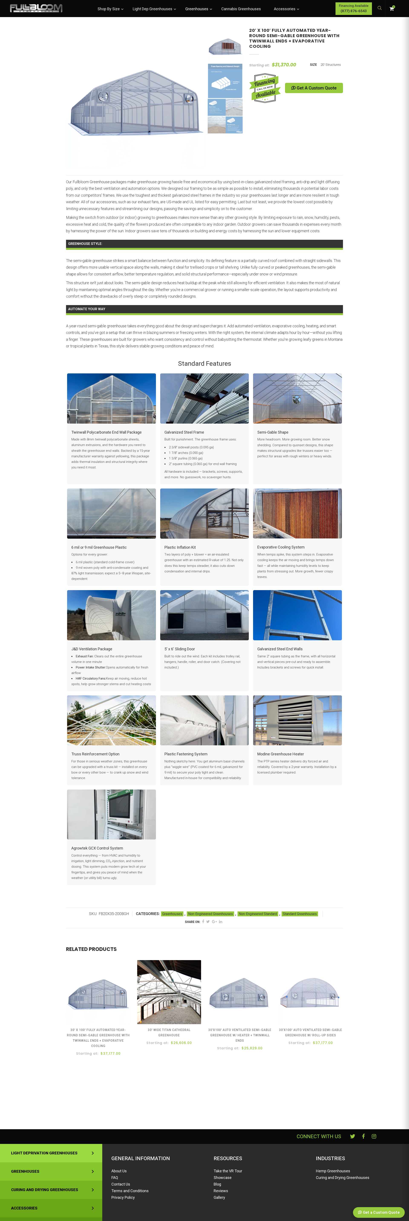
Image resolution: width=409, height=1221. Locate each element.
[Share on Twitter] (208, 921)
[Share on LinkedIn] (220, 921)
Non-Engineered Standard (258, 914)
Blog (217, 1184)
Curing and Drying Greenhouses (44, 1189)
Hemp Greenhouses (333, 1171)
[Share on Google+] (214, 921)
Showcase (223, 1177)
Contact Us (120, 1184)
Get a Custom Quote (316, 88)
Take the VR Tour (228, 1171)
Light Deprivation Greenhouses (44, 1153)
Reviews (221, 1191)
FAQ (114, 1177)
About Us (119, 1171)
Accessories (24, 1208)
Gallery (219, 1197)
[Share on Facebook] (203, 921)
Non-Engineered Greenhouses (210, 914)
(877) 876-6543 (354, 11)
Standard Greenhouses (300, 914)
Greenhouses (172, 914)
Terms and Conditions (130, 1191)
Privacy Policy (123, 1197)
